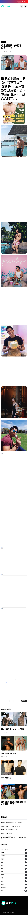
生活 (2, 881)
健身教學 (3, 852)
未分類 (2, 874)
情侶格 (2, 859)
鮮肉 (4, 42)
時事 (2, 868)
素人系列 (5, 786)
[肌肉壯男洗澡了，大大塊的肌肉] (14, 719)
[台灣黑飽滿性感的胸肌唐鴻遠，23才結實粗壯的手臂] (14, 791)
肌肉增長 (3, 887)
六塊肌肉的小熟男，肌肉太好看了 (9, 822)
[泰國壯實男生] (14, 767)
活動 (2, 878)
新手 (2, 865)
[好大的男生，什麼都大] (14, 743)
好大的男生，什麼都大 (9, 753)
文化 (2, 862)
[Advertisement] (14, 23)
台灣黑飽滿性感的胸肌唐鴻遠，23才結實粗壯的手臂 (13, 837)
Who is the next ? (5, 849)
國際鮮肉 (5, 762)
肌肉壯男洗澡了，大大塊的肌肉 (12, 729)
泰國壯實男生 (6, 778)
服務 (2, 871)
